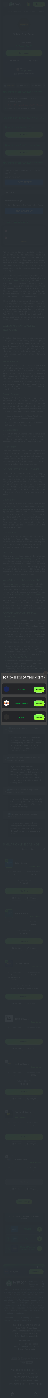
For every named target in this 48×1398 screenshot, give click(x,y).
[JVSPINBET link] (6, 706)
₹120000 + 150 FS (21, 703)
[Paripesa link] (6, 692)
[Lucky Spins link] (6, 719)
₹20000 (21, 717)
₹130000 (21, 689)
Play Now (39, 690)
